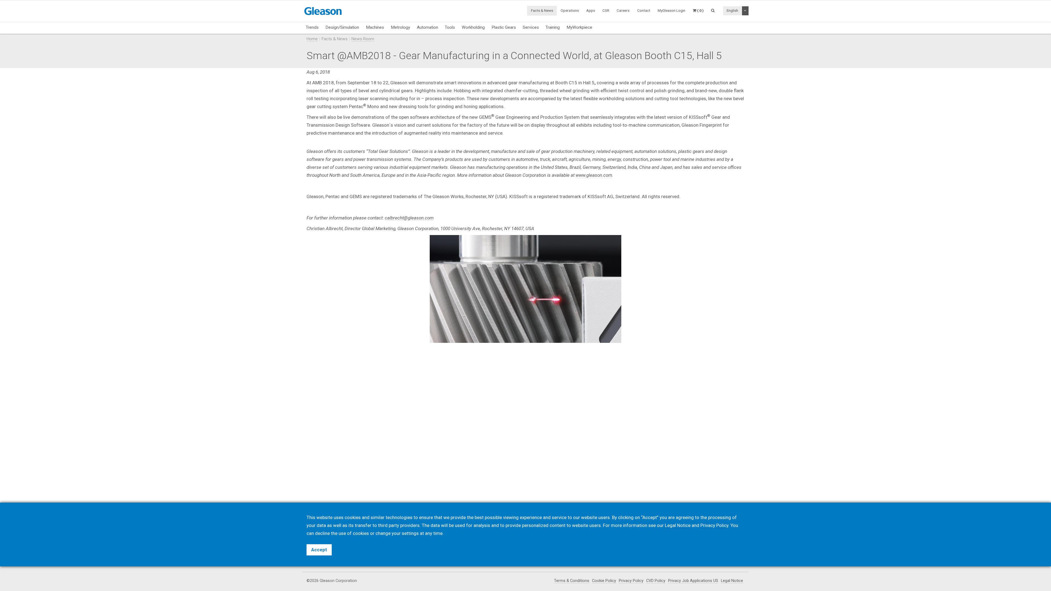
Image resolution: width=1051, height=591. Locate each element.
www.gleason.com (594, 175)
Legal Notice (732, 580)
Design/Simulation (342, 27)
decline (322, 533)
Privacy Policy (631, 580)
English (732, 10)
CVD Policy (655, 580)
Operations (570, 10)
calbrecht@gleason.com (409, 218)
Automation (427, 27)
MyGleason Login (671, 10)
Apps (590, 10)
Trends (312, 27)
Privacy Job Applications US (693, 580)
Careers (623, 10)
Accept (319, 549)
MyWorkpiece (579, 27)
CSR (605, 10)
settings (410, 533)
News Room (362, 38)
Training (552, 27)
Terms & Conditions (571, 580)
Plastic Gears (504, 27)
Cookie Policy (604, 580)
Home (312, 38)
